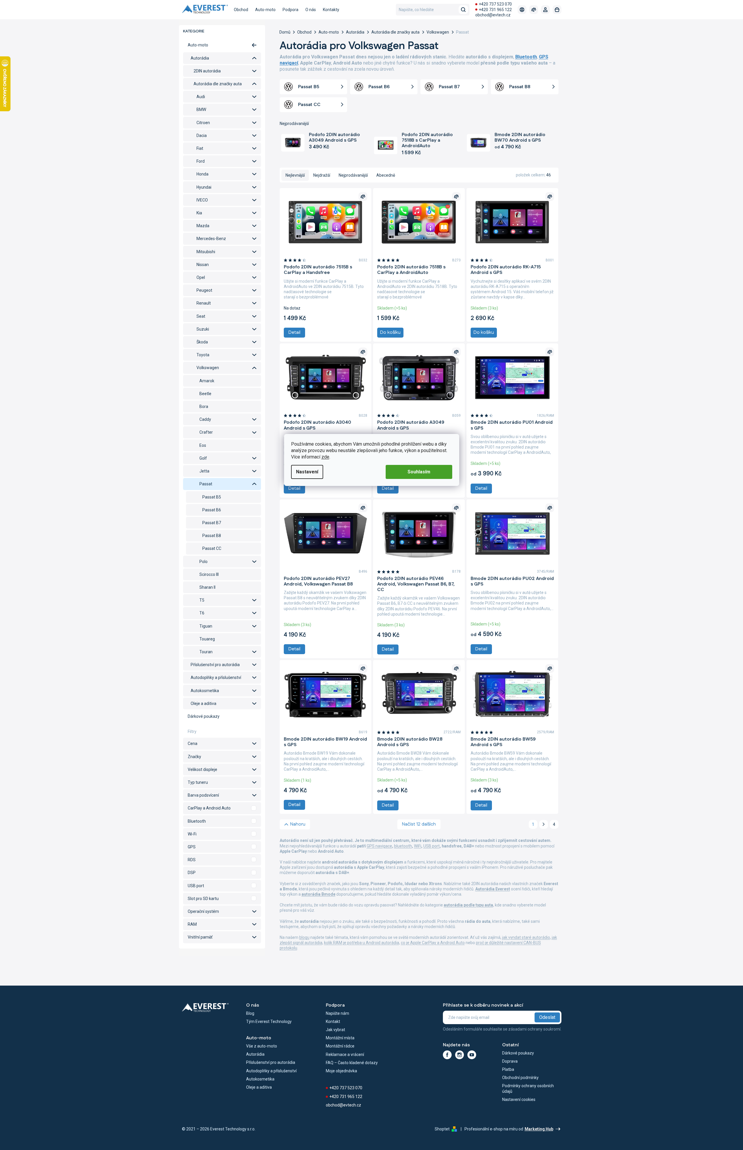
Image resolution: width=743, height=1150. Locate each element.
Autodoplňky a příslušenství (216, 677)
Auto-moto (198, 45)
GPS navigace (379, 846)
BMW (201, 109)
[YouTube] (471, 1054)
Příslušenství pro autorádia (215, 664)
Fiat (199, 148)
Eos (202, 445)
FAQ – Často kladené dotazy (352, 1062)
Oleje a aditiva (203, 703)
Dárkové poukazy (204, 716)
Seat (200, 316)
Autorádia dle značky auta (218, 83)
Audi (200, 96)
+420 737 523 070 (495, 4)
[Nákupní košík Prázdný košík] (557, 9)
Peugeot (204, 290)
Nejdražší (321, 175)
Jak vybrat (335, 1029)
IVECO (202, 200)
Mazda (202, 225)
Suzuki (202, 329)
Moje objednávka (341, 1071)
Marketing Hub (539, 1129)
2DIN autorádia (207, 71)
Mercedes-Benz (211, 238)
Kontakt (333, 1021)
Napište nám (337, 1013)
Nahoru (297, 824)
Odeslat (547, 1017)
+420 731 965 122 (495, 9)
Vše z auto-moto (261, 1046)
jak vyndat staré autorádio (526, 937)
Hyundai (203, 187)
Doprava (510, 1061)
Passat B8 (211, 535)
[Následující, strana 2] (543, 824)
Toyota (202, 354)
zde (325, 457)
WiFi (417, 846)
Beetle (205, 393)
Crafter (206, 432)
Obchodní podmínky (520, 1077)
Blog (250, 1013)
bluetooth (403, 846)
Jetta (204, 471)
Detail (294, 332)
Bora (203, 406)
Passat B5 (211, 497)
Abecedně (385, 175)
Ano (222, 808)
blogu (304, 937)
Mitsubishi (205, 251)
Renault (203, 303)
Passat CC (211, 548)
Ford (200, 161)
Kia (199, 213)
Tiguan (205, 626)
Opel (200, 277)
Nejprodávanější (353, 175)
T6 (201, 613)
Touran (206, 651)
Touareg (207, 639)
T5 (201, 600)
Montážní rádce (340, 1046)
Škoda (202, 342)
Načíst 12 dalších (419, 824)
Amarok (206, 380)
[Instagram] (459, 1054)
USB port (431, 846)
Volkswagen (207, 367)
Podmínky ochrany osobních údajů (528, 1088)
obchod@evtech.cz (493, 15)
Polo (203, 561)
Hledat (463, 9)
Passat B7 (211, 522)
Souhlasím (419, 472)
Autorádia (200, 58)
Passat (205, 484)
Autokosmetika (205, 690)
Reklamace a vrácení (345, 1054)
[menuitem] (241, 9)
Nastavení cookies (518, 1099)
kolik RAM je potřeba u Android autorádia (361, 942)
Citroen (203, 122)
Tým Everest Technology (269, 1021)
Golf (203, 458)
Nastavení (307, 472)
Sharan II (207, 587)
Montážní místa (340, 1038)
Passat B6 (211, 510)
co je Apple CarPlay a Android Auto (433, 942)
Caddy (205, 419)
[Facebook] (447, 1054)
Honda (202, 174)
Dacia (201, 135)
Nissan (202, 264)
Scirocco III (209, 574)
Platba (508, 1069)
